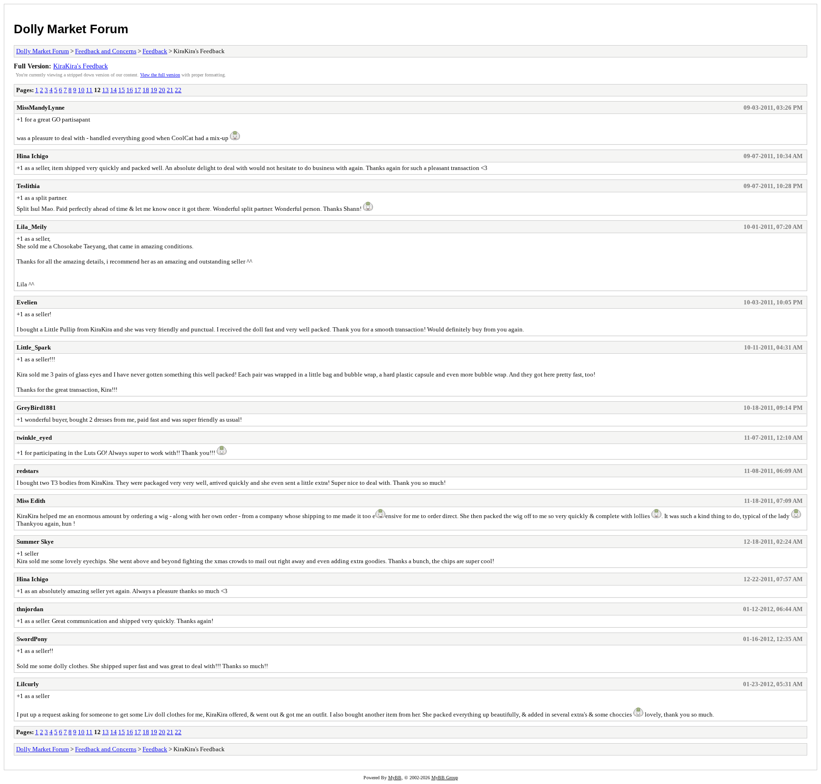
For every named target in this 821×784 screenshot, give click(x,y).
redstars (27, 470)
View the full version (160, 74)
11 (89, 90)
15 (121, 90)
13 (105, 90)
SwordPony (32, 638)
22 (178, 90)
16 (129, 90)
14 (113, 90)
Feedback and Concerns (105, 51)
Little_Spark (34, 347)
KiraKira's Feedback (80, 66)
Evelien (27, 302)
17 (137, 90)
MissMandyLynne (41, 107)
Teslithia (28, 185)
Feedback (155, 51)
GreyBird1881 (36, 407)
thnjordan (30, 609)
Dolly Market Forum (71, 29)
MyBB (394, 777)
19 (154, 90)
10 (81, 90)
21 (170, 90)
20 (162, 90)
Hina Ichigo (32, 156)
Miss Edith (31, 500)
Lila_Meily (32, 226)
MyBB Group (444, 777)
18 (146, 90)
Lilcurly (28, 684)
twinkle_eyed (34, 437)
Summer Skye (35, 541)
